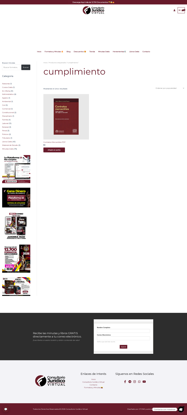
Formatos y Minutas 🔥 (54, 52)
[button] (93, 2)
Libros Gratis (134, 52)
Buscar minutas (8, 63)
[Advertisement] (93, 32)
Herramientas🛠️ (119, 52)
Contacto (146, 52)
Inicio (39, 52)
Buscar (26, 67)
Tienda (92, 52)
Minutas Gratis (104, 52)
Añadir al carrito (54, 150)
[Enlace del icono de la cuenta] (174, 10)
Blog (68, 52)
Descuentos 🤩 (80, 52)
